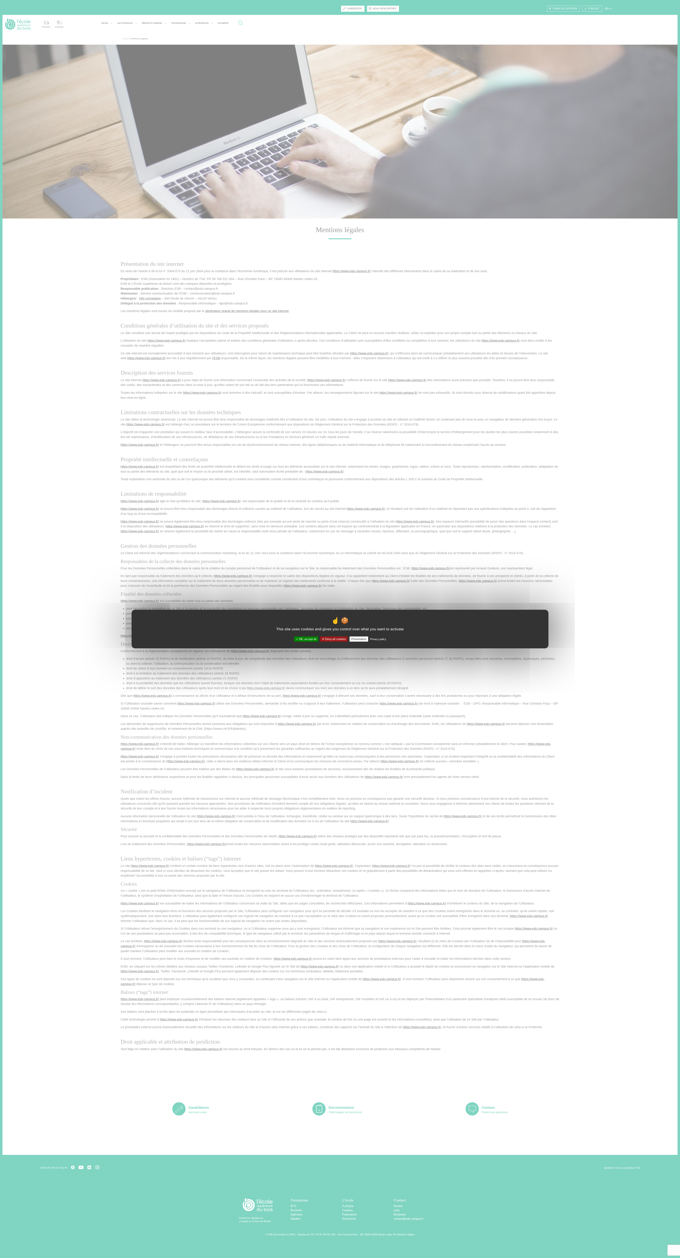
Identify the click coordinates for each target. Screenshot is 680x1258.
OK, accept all (307, 639)
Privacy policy (378, 639)
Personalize (358, 639)
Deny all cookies (335, 639)
